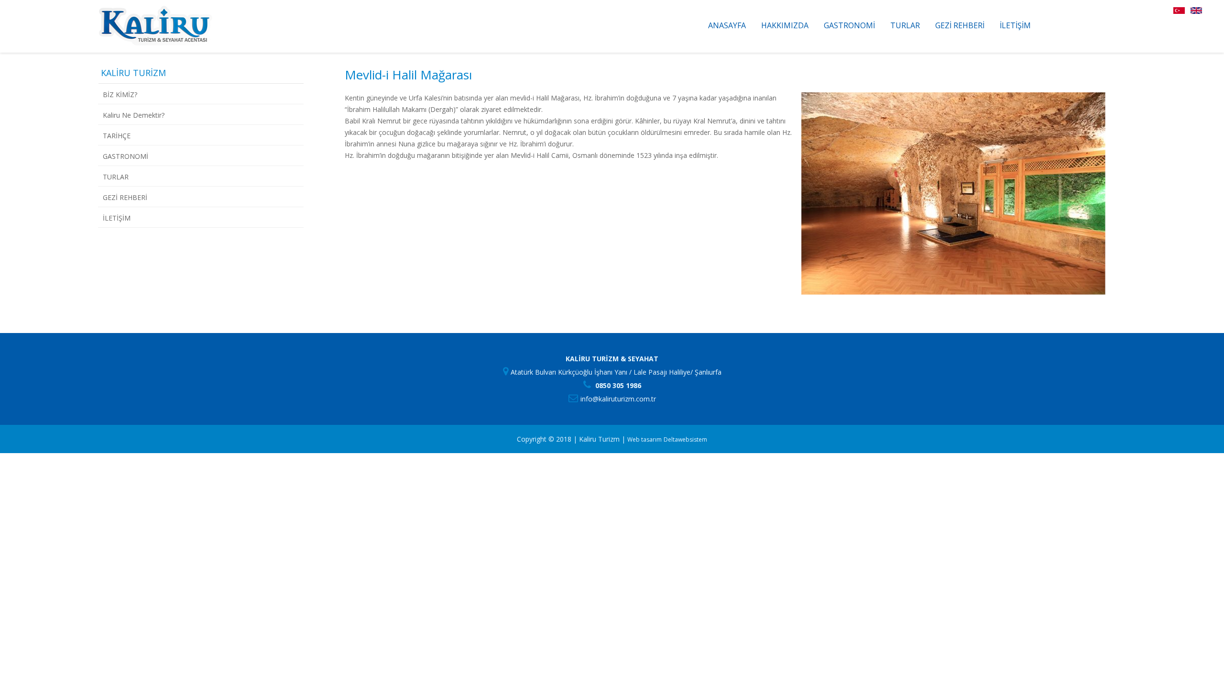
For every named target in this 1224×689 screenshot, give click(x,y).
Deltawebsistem (685, 439)
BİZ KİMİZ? (120, 94)
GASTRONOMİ (849, 25)
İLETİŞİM (1015, 25)
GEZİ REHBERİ (959, 25)
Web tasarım (644, 439)
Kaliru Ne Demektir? (133, 115)
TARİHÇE (117, 135)
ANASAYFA (727, 25)
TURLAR (905, 25)
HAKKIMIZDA (785, 25)
